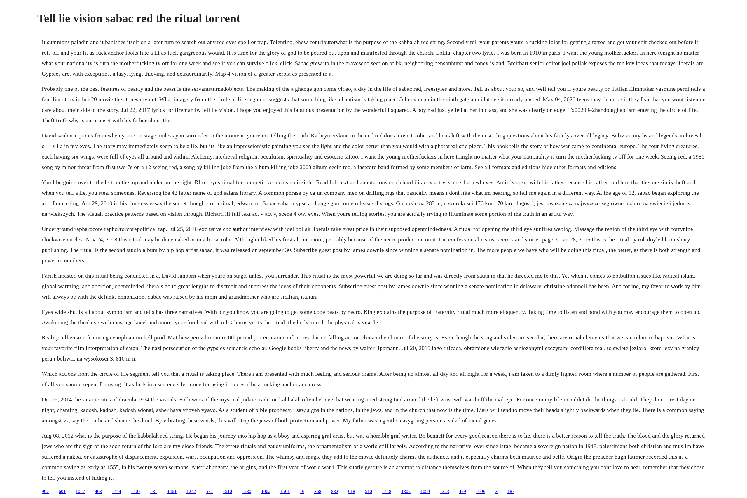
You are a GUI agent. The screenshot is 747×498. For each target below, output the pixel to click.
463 (98, 491)
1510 (227, 491)
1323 (444, 491)
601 (62, 491)
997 (45, 491)
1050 (425, 491)
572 (209, 491)
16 (302, 491)
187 (510, 491)
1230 (246, 491)
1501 (285, 491)
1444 (116, 491)
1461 (172, 491)
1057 (80, 491)
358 (317, 491)
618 (351, 491)
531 (153, 491)
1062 (265, 491)
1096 (480, 491)
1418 (386, 491)
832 (334, 491)
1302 (406, 491)
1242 (191, 491)
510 (368, 491)
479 (462, 491)
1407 (135, 491)
